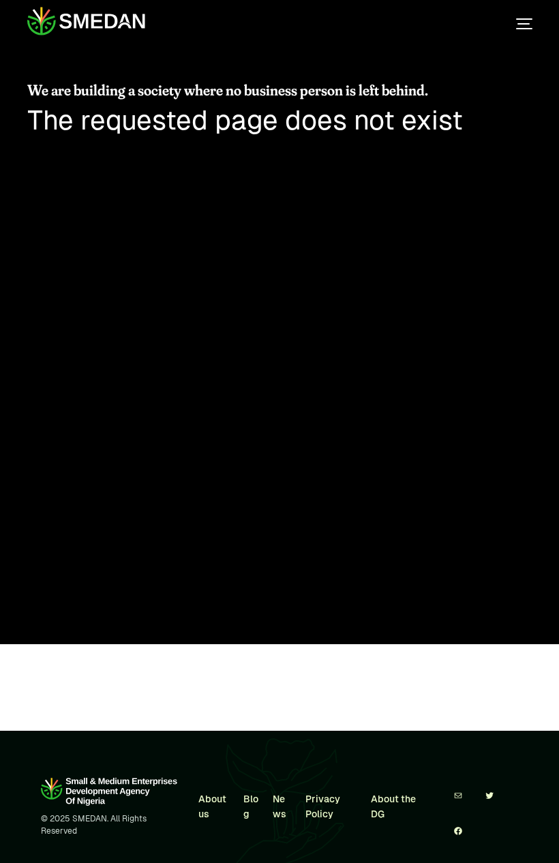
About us (212, 806)
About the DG (393, 806)
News (279, 806)
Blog (250, 806)
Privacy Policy (322, 806)
